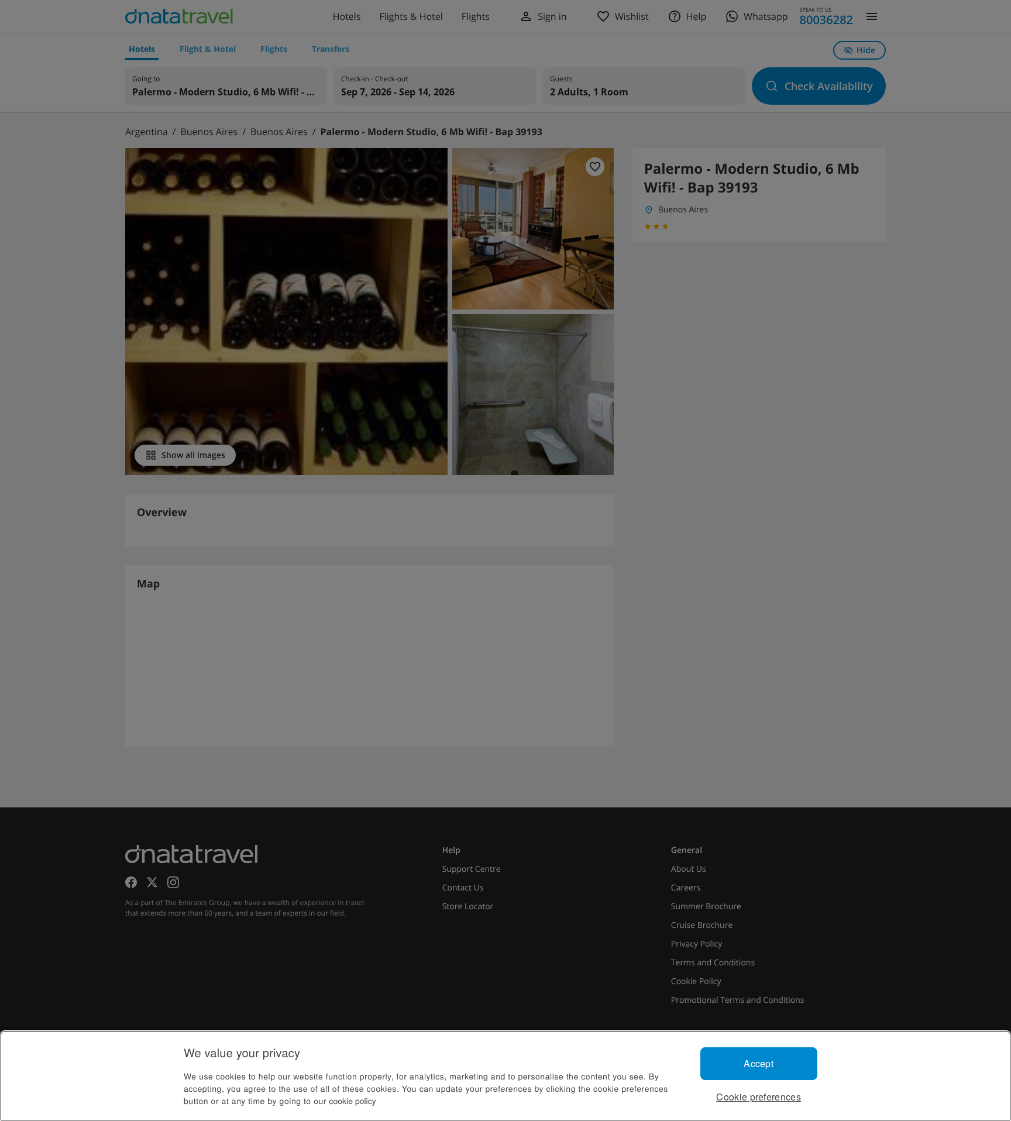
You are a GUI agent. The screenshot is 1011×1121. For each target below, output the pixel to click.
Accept (758, 1063)
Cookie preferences (758, 1096)
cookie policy (352, 1100)
